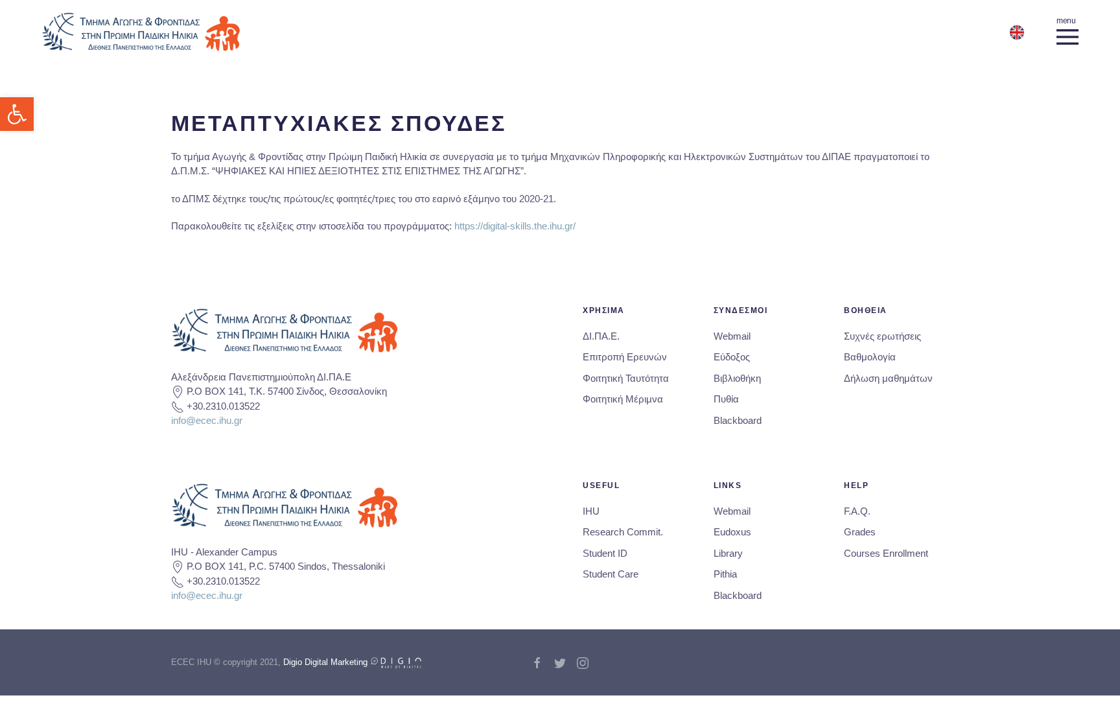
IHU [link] (591, 511)
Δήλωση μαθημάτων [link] (888, 378)
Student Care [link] (610, 573)
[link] (17, 114)
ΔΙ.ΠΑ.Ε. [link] (601, 336)
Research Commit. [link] (623, 531)
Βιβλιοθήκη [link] (737, 378)
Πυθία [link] (726, 398)
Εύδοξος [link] (732, 356)
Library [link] (728, 553)
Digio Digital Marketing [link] (326, 662)
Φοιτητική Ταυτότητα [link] (626, 378)
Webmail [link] (732, 336)
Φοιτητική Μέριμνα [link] (623, 398)
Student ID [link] (605, 553)
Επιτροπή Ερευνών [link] (625, 356)
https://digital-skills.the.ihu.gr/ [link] (515, 225)
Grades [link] (860, 531)
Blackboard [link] (738, 420)
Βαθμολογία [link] (870, 356)
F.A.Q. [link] (857, 511)
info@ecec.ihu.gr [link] (206, 420)
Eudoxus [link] (732, 531)
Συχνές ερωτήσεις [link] (882, 336)
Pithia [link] (725, 573)
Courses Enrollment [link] (886, 553)
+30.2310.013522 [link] (223, 406)
